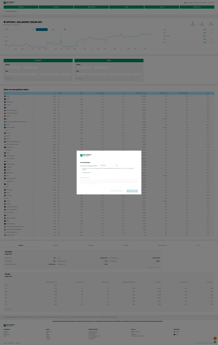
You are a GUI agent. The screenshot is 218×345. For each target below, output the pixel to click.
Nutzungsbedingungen (91, 168)
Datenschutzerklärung (124, 168)
